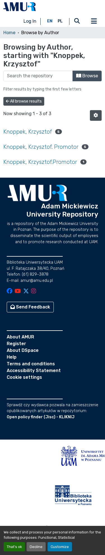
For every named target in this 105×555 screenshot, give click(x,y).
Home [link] (9, 32)
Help (12, 357)
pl (60, 21)
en (50, 21)
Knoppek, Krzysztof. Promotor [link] (40, 146)
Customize (60, 547)
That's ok (14, 547)
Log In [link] (30, 21)
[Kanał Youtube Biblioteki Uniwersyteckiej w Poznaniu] (18, 291)
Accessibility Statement (34, 370)
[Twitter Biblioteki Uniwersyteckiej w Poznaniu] (26, 291)
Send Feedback (32, 307)
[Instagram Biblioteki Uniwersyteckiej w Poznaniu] (33, 291)
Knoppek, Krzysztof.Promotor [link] (40, 162)
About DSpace (23, 350)
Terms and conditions (31, 363)
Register (16, 343)
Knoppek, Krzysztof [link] (27, 131)
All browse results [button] (25, 101)
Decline (36, 547)
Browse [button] (89, 75)
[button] (19, 6)
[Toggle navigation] (94, 21)
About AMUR (20, 337)
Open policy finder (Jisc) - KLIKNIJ (40, 417)
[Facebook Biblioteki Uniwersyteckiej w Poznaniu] (9, 291)
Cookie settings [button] (24, 377)
